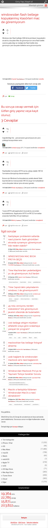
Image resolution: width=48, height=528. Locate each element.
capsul (16, 299)
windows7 (27, 404)
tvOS (4, 466)
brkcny (14, 220)
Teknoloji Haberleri (32, 522)
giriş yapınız (17, 111)
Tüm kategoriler (8, 440)
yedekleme (36, 282)
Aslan (33, 249)
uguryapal (35, 377)
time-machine (13, 282)
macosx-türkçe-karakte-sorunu (18, 384)
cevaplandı (41, 148)
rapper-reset (22, 277)
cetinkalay (36, 363)
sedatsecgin (37, 294)
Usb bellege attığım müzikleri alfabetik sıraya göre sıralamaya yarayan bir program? (24, 326)
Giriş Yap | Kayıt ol (24, 1)
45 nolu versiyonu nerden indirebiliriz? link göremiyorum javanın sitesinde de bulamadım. (24, 309)
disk (35, 337)
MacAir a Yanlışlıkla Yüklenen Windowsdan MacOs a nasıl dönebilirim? (22, 392)
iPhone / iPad (7, 443)
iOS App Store (8, 469)
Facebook (19, 88)
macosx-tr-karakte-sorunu (17, 382)
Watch (5, 456)
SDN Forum (21, 522)
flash (30, 337)
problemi (35, 404)
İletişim (24, 518)
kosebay (36, 399)
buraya (15, 427)
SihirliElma (13, 522)
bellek (25, 337)
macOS (5, 453)
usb (19, 337)
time (29, 282)
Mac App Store (8, 472)
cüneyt (14, 148)
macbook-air (18, 404)
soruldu (41, 79)
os (15, 337)
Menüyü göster (36, 5)
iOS (4, 446)
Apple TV (6, 463)
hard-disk (23, 282)
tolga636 (35, 316)
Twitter (33, 88)
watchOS (6, 459)
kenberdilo (19, 349)
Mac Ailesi (19, 249)
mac (10, 337)
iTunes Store (7, 476)
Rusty (13, 188)
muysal (14, 79)
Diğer (4, 482)
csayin (18, 332)
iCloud (5, 479)
